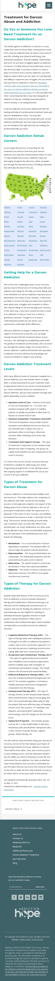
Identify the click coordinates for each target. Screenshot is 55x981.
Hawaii (31, 217)
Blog (15, 863)
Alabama (7, 207)
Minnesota (32, 231)
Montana (20, 236)
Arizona (31, 207)
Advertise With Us (21, 842)
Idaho (42, 217)
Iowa (30, 222)
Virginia (20, 260)
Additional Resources (23, 850)
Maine (31, 226)
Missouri (7, 236)
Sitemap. (15, 939)
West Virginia (44, 260)
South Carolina (45, 250)
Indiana (20, 222)
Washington (33, 260)
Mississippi (44, 231)
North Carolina (9, 245)
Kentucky (7, 226)
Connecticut (33, 212)
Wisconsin (7, 264)
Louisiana (20, 226)
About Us (17, 834)
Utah (41, 255)
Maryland (43, 226)
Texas (31, 255)
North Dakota (22, 245)
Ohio (30, 245)
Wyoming (20, 264)
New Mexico (33, 241)
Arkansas (43, 207)
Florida (6, 217)
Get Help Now (19, 858)
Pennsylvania (22, 250)
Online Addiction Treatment (26, 854)
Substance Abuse (12, 809)
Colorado (20, 212)
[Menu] (48, 5)
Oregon (6, 250)
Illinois (6, 222)
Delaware (43, 212)
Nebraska (32, 236)
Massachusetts (9, 231)
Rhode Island (33, 250)
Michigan (20, 231)
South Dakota (9, 255)
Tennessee (21, 255)
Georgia (20, 217)
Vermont (7, 260)
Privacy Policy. (25, 939)
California (7, 212)
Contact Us (18, 838)
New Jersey (21, 241)
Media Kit (17, 846)
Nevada (43, 236)
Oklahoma (43, 245)
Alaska (19, 207)
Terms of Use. (37, 939)
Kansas (42, 222)
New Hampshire (9, 241)
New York (43, 241)
